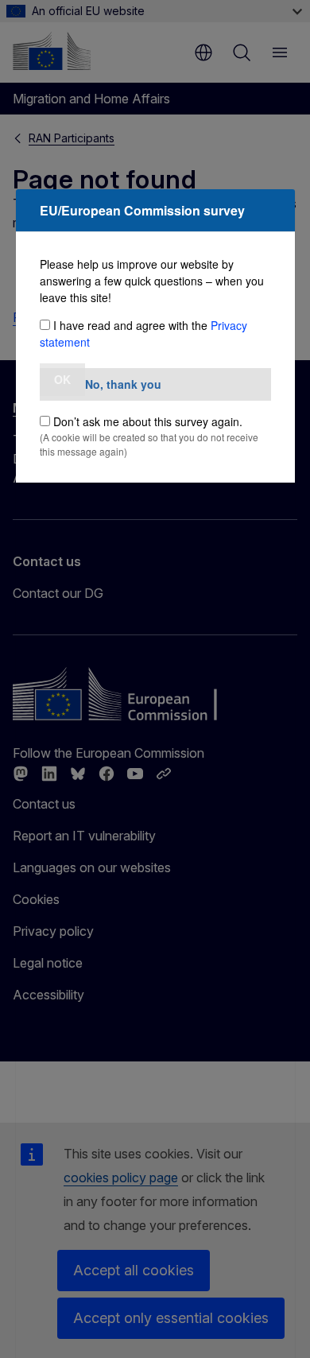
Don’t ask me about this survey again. (147, 421)
